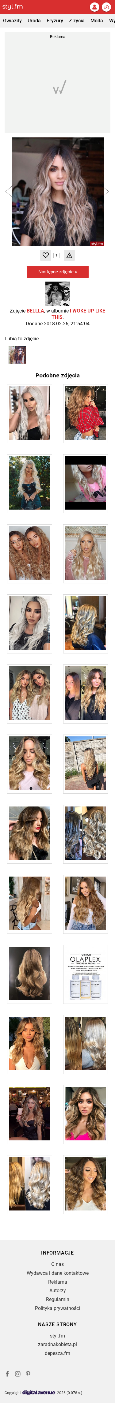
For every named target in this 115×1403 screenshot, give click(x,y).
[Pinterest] (28, 1374)
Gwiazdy (12, 21)
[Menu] (106, 7)
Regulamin (57, 1299)
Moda (96, 21)
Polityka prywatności (57, 1308)
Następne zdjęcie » (57, 272)
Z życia (77, 21)
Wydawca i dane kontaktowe (58, 1273)
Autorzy (57, 1290)
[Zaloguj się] (94, 7)
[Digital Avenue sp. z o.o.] (39, 1393)
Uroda (34, 21)
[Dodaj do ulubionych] (45, 255)
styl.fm (57, 1336)
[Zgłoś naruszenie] (69, 255)
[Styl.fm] (16, 7)
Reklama (57, 1282)
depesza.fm (57, 1353)
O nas (57, 1264)
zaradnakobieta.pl (57, 1344)
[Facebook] (7, 1374)
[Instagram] (18, 1374)
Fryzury (55, 21)
